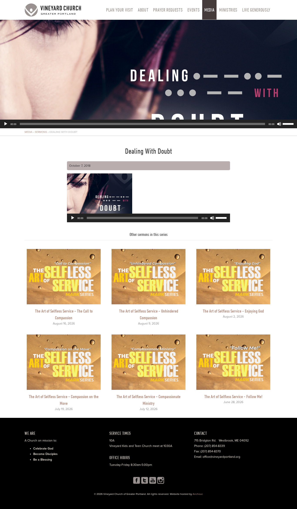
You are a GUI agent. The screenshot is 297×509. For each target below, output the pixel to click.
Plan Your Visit (119, 9)
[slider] (289, 123)
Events (193, 9)
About (143, 9)
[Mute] (279, 124)
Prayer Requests (168, 9)
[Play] (5, 124)
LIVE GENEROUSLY (256, 9)
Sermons (41, 131)
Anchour (197, 494)
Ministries (228, 9)
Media (209, 9)
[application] (148, 74)
